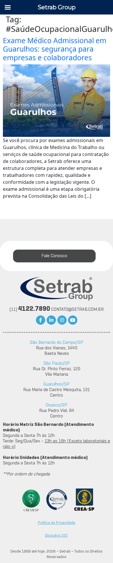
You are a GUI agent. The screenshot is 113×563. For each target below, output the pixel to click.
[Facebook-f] (40, 320)
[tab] (54, 256)
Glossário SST (56, 535)
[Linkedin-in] (51, 320)
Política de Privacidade (56, 523)
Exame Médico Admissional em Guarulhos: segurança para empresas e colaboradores (54, 49)
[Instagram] (62, 320)
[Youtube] (72, 320)
